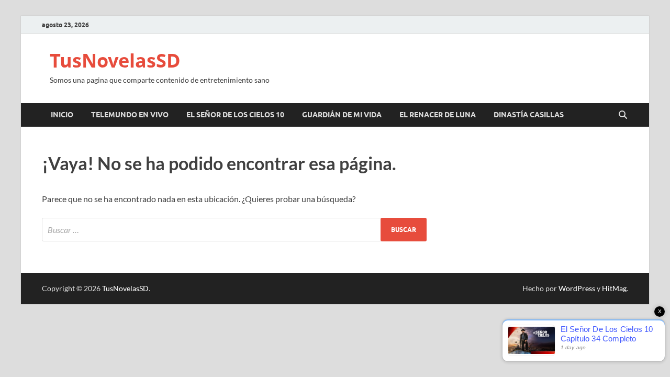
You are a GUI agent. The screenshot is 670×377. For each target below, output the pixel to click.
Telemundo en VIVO (130, 114)
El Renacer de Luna (437, 114)
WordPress (577, 288)
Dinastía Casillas (529, 114)
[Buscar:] (234, 229)
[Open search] (623, 115)
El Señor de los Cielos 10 (235, 114)
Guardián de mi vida (342, 114)
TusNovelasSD (115, 60)
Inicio (62, 114)
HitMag (614, 288)
